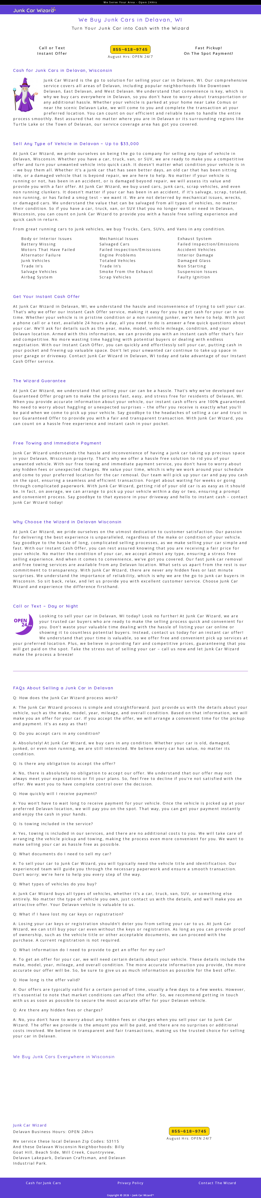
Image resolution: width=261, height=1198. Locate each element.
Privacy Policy (130, 1183)
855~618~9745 (130, 49)
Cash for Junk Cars (43, 1183)
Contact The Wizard (217, 1183)
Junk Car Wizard (30, 1125)
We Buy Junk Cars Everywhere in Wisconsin (64, 1056)
